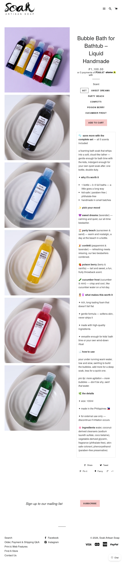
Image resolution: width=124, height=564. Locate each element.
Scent (96, 84)
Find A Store (11, 551)
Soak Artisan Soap (109, 537)
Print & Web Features (16, 546)
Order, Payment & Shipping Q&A (22, 542)
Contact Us (10, 555)
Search (8, 537)
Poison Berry (96, 107)
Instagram (53, 542)
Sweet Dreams (100, 90)
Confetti (96, 101)
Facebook (53, 537)
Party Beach (96, 96)
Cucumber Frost (96, 112)
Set (84, 90)
